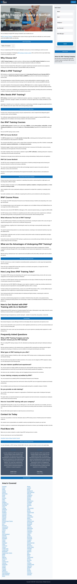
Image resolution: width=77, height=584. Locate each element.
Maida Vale (4, 537)
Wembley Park (5, 503)
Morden (28, 486)
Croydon (29, 535)
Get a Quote (25, 22)
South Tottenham (30, 492)
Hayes (3, 499)
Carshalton (29, 515)
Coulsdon (29, 550)
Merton (3, 576)
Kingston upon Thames (7, 552)
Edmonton (29, 505)
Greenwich (29, 529)
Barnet (3, 555)
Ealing (10, 438)
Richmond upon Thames (7, 521)
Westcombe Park (30, 542)
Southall (14, 438)
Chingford (29, 539)
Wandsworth (4, 551)
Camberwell (29, 495)
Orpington (29, 567)
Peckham (29, 503)
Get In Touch (65, 51)
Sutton (28, 513)
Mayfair (3, 554)
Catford (28, 534)
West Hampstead (6, 534)
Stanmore (4, 515)
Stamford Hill (30, 490)
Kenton (3, 500)
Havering (29, 571)
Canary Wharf (30, 516)
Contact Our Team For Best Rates (27, 109)
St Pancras (4, 558)
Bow (28, 506)
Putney (3, 544)
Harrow (7, 438)
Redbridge (29, 548)
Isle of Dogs (29, 522)
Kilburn (3, 532)
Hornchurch (29, 573)
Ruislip (3, 495)
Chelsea (4, 547)
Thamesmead (30, 557)
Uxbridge (4, 508)
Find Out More (27, 318)
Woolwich (29, 551)
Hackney (29, 499)
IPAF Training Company (7, 36)
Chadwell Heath (30, 564)
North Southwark (5, 574)
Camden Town (5, 548)
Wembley (4, 498)
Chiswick (4, 518)
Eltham (28, 555)
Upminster (29, 574)
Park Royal (4, 505)
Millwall (28, 518)
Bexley (28, 568)
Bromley (29, 511)
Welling (28, 558)
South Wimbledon (6, 573)
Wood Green (5, 571)
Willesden (4, 516)
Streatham (29, 496)
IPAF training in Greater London (24, 52)
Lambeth (29, 487)
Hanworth (4, 535)
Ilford (28, 552)
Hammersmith (5, 526)
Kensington (4, 538)
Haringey (4, 568)
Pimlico (3, 560)
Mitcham (29, 498)
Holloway (4, 563)
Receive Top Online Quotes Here (26, 258)
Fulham (3, 539)
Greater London (30, 547)
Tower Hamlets (30, 508)
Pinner (3, 496)
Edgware (4, 519)
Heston (3, 506)
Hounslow (4, 513)
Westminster (4, 564)
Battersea (4, 557)
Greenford (3, 438)
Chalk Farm (4, 545)
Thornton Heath (30, 512)
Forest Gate (29, 538)
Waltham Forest (30, 521)
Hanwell (18, 438)
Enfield (28, 509)
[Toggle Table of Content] (12, 46)
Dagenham (29, 565)
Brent (3, 524)
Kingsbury (4, 512)
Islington (4, 567)
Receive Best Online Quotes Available (26, 176)
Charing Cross (5, 561)
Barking (28, 554)
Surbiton (4, 565)
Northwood (4, 509)
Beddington (29, 524)
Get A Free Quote (26, 477)
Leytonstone (29, 531)
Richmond (4, 525)
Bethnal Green (30, 500)
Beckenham (29, 545)
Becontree (29, 560)
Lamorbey (29, 563)
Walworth (29, 493)
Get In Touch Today (27, 41)
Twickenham (5, 528)
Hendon (4, 522)
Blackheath (29, 537)
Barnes (3, 531)
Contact (73, 2)
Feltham (4, 529)
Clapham (4, 570)
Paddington (4, 542)
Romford (29, 570)
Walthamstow (30, 528)
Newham (29, 544)
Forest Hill (29, 519)
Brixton (28, 489)
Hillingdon (4, 502)
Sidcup (28, 561)
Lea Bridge (29, 502)
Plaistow (29, 541)
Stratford (29, 525)
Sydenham (29, 526)
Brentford (4, 511)
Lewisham (29, 532)
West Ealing (4, 493)
